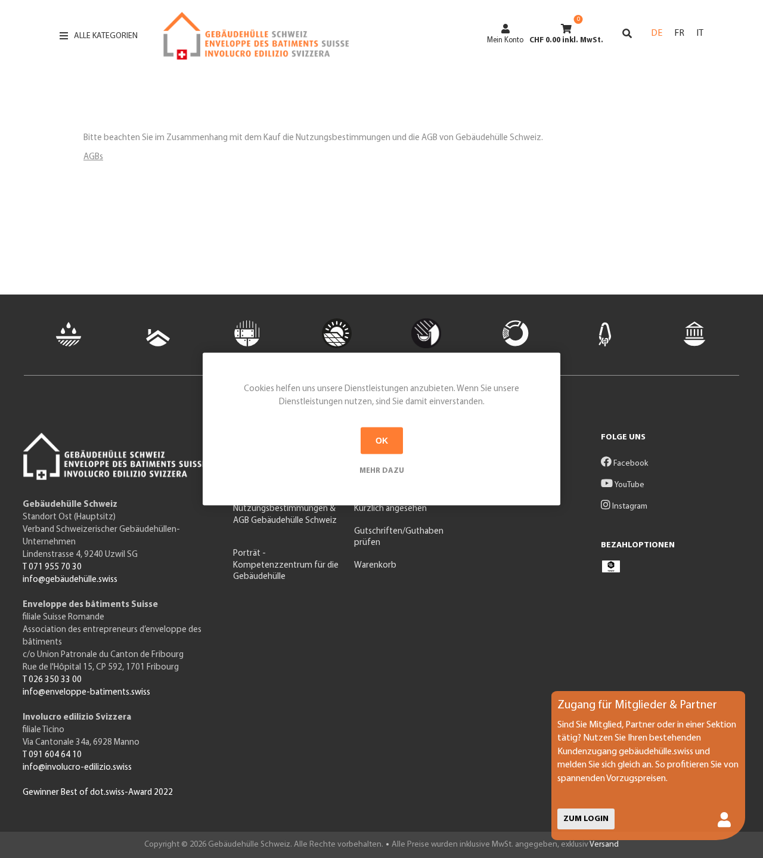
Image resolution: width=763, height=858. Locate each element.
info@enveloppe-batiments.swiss (86, 692)
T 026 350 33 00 (52, 680)
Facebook (630, 463)
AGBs (93, 157)
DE (656, 33)
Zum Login (586, 818)
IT (699, 33)
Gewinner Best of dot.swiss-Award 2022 (98, 792)
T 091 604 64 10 (52, 755)
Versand (604, 844)
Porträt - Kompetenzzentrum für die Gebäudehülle (286, 565)
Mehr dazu (381, 470)
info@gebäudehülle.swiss (70, 579)
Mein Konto (505, 40)
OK (382, 440)
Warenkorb (375, 565)
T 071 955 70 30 (52, 567)
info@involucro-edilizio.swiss (77, 767)
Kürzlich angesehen (390, 508)
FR (679, 33)
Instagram (628, 506)
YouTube (628, 485)
